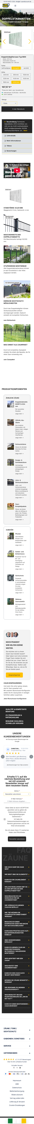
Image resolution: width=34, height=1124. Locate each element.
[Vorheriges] (4, 41)
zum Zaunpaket (9, 359)
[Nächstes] (30, 41)
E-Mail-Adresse (17, 799)
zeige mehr (19, 413)
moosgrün (16, 68)
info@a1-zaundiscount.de (23, 1)
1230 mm (6, 78)
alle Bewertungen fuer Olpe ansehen (17, 765)
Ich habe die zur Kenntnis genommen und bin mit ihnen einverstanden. (18, 822)
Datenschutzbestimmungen (16, 821)
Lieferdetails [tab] (11, 136)
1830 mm (6, 82)
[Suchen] (27, 5)
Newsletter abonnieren (17, 839)
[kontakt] (22, 5)
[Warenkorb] (30, 5)
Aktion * (17, 791)
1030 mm (26, 75)
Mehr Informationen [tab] (13, 141)
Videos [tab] (9, 146)
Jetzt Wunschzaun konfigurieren (15, 698)
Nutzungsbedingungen (17, 814)
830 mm (16, 75)
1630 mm (26, 78)
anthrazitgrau (6, 68)
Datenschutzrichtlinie (15, 812)
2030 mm (16, 82)
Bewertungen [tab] (11, 151)
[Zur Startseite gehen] (6, 5)
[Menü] (15, 5)
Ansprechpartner (14, 675)
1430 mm (16, 78)
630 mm (6, 75)
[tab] (17, 126)
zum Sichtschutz (9, 320)
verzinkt (26, 68)
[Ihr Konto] (24, 5)
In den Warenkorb (18, 109)
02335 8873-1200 (9, 1)
